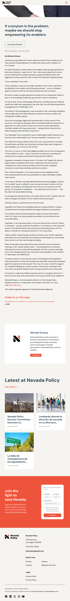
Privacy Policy (31, 580)
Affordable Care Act (11, 301)
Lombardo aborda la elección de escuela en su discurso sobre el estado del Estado (50, 422)
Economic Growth (15, 44)
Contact (29, 565)
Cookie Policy (31, 576)
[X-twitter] (14, 596)
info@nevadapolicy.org (35, 551)
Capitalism (22, 301)
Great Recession (40, 301)
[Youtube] (23, 596)
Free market (30, 301)
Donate (28, 561)
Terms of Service (50, 591)
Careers (44, 561)
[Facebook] (6, 596)
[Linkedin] (10, 596)
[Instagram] (19, 596)
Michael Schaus (11, 51)
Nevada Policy (50, 301)
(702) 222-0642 (32, 546)
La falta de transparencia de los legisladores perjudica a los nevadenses (17, 461)
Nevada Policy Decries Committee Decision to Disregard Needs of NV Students (18, 422)
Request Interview (48, 565)
